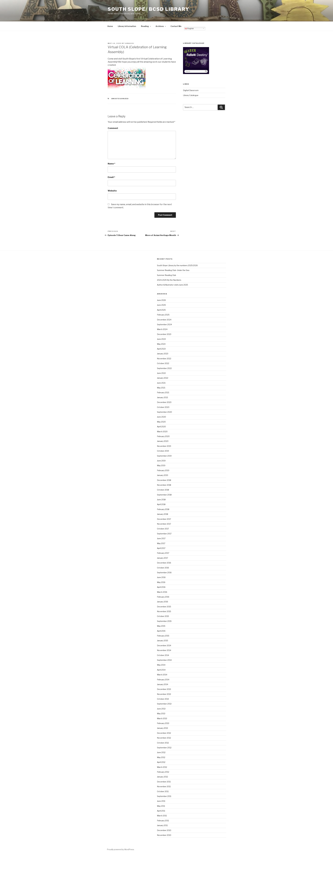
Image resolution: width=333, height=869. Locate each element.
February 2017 (163, 553)
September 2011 (164, 796)
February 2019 (163, 470)
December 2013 (164, 689)
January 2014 (162, 684)
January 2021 (162, 397)
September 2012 (164, 747)
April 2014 (161, 670)
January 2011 (162, 825)
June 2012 (161, 752)
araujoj (129, 43)
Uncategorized (120, 99)
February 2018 (163, 509)
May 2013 (161, 713)
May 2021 (161, 388)
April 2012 (161, 762)
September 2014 (164, 660)
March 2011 (162, 816)
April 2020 (161, 426)
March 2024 (162, 329)
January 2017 (162, 558)
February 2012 (163, 772)
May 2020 (161, 422)
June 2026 (161, 300)
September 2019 (164, 456)
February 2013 (163, 723)
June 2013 (161, 709)
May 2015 (161, 626)
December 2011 (164, 782)
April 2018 (161, 504)
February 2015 (163, 636)
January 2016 (162, 602)
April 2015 (161, 631)
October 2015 (163, 616)
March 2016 (162, 592)
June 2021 (161, 383)
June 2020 (161, 417)
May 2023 (161, 344)
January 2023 (162, 353)
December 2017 (164, 519)
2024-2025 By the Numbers (169, 280)
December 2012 (164, 733)
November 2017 (164, 524)
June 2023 (161, 339)
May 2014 (161, 665)
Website (112, 191)
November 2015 (164, 611)
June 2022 (161, 373)
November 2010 (164, 835)
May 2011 (161, 806)
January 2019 (162, 475)
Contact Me (176, 26)
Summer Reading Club (166, 275)
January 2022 (162, 378)
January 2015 (162, 640)
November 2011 (164, 786)
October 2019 (163, 451)
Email (111, 177)
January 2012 (162, 777)
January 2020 (162, 441)
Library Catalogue (190, 95)
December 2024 (164, 320)
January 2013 (162, 728)
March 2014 (162, 675)
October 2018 (163, 490)
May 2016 (161, 582)
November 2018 (164, 485)
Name (111, 163)
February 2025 (163, 315)
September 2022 (164, 368)
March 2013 (162, 718)
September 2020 (164, 412)
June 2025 (161, 305)
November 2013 (164, 694)
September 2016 (164, 572)
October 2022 (163, 363)
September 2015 (164, 621)
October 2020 (163, 407)
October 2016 (163, 568)
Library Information (127, 26)
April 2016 (161, 587)
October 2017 (163, 529)
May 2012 (161, 757)
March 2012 (162, 767)
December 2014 (164, 645)
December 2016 (164, 563)
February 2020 (163, 436)
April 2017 (161, 548)
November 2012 (164, 738)
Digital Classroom (190, 90)
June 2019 (161, 461)
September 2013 (164, 704)
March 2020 (162, 431)
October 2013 (163, 699)
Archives (160, 26)
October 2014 (163, 655)
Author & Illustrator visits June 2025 (172, 285)
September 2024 (164, 324)
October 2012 (163, 743)
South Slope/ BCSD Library (148, 9)
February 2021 (163, 392)
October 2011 (163, 791)
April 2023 (161, 349)
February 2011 (163, 820)
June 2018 (161, 499)
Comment (113, 128)
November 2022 (164, 358)
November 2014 (164, 650)
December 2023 (164, 334)
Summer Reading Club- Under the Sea (173, 270)
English (190, 29)
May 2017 (161, 543)
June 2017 (161, 538)
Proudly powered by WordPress (120, 849)
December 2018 (164, 480)
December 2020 (164, 402)
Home (110, 26)
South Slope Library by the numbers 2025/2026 (177, 265)
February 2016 (163, 597)
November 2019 (164, 446)
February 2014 (163, 679)
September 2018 (164, 495)
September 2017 (164, 534)
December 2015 (164, 606)
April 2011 (161, 811)
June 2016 (161, 577)
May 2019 (161, 465)
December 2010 (164, 830)
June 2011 (161, 801)
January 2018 (162, 514)
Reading (145, 26)
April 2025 (161, 310)
